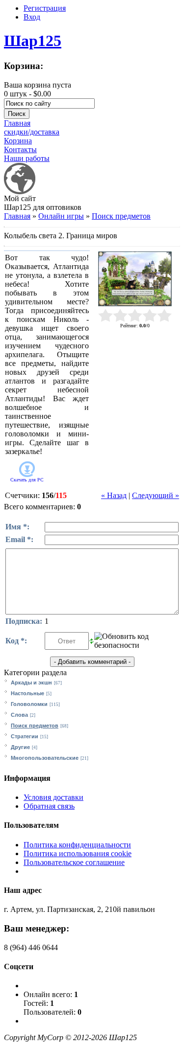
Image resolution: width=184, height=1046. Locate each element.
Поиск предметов (121, 216)
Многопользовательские (45, 758)
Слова (19, 715)
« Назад (114, 495)
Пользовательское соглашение (74, 862)
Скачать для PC (27, 479)
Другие (20, 747)
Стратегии (24, 736)
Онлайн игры (61, 216)
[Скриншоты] (135, 279)
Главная (17, 216)
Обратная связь (49, 806)
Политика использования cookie (77, 853)
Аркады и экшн (31, 682)
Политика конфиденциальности (77, 845)
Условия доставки (53, 797)
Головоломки (29, 704)
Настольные (27, 693)
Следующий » (155, 495)
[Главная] (19, 191)
